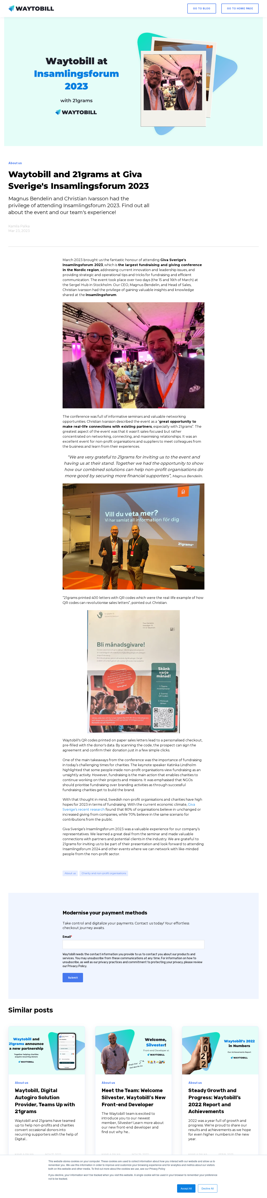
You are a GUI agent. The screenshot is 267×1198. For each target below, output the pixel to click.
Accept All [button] (186, 1188)
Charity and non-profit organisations (104, 873)
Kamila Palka (19, 226)
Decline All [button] (208, 1188)
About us (70, 873)
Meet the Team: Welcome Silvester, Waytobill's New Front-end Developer (133, 1097)
